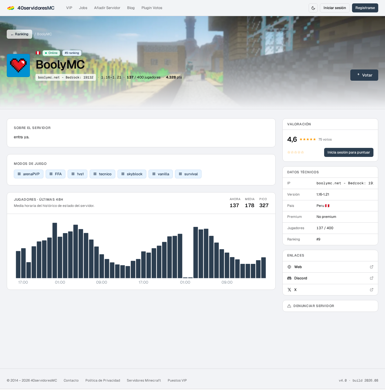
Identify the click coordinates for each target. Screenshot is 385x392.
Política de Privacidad (102, 380)
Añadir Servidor (107, 7)
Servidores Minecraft (144, 380)
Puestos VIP (177, 380)
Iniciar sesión (335, 7)
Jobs (83, 7)
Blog (131, 7)
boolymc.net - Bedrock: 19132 (65, 77)
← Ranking (19, 34)
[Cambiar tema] (313, 7)
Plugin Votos (151, 7)
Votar (367, 75)
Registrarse (365, 7)
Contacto (71, 380)
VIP (69, 7)
